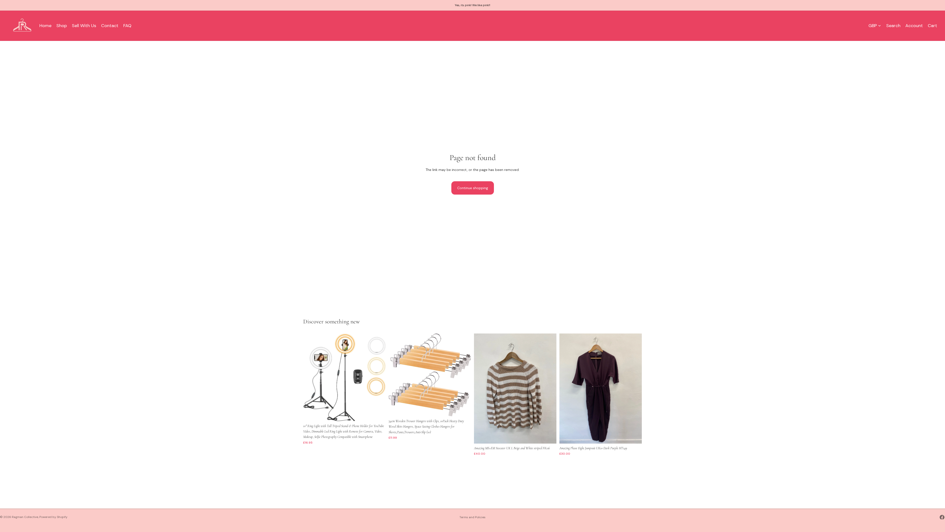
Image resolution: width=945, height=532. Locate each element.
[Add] (378, 413)
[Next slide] (378, 377)
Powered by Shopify (53, 517)
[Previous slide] (310, 377)
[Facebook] (942, 517)
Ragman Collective (25, 517)
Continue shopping (472, 188)
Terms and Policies (472, 517)
